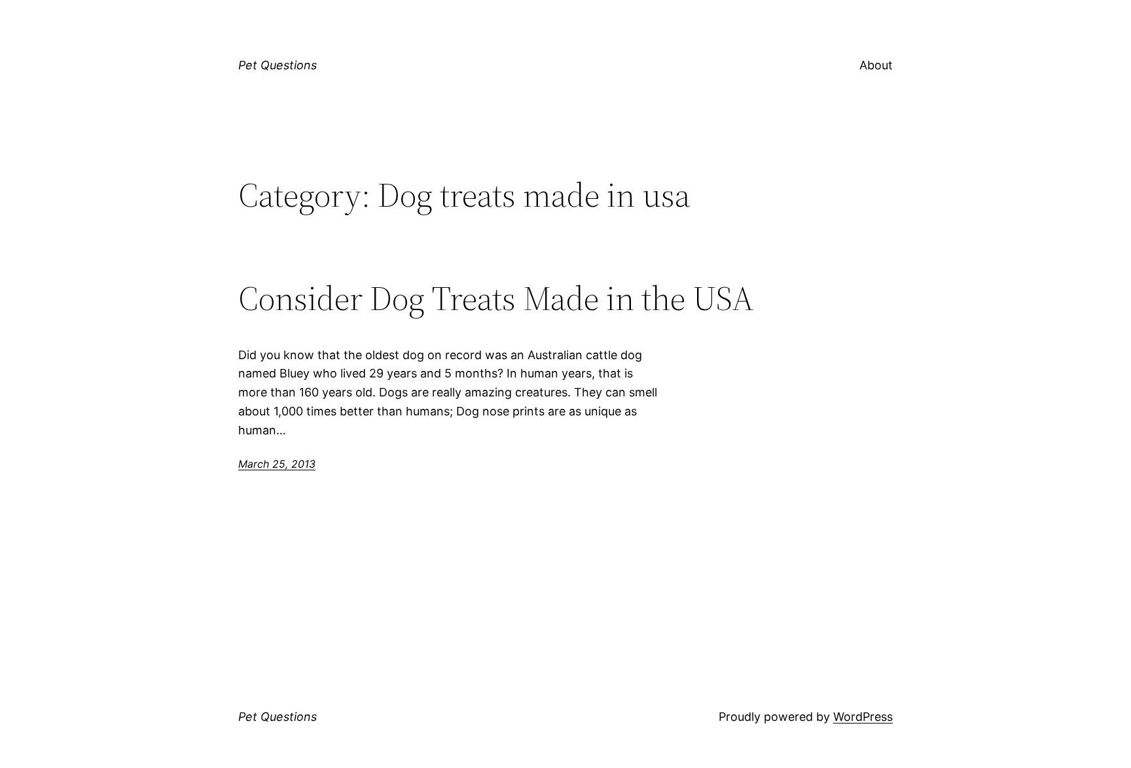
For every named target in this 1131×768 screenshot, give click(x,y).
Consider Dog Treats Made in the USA (496, 298)
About (876, 65)
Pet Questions (277, 65)
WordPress (863, 717)
